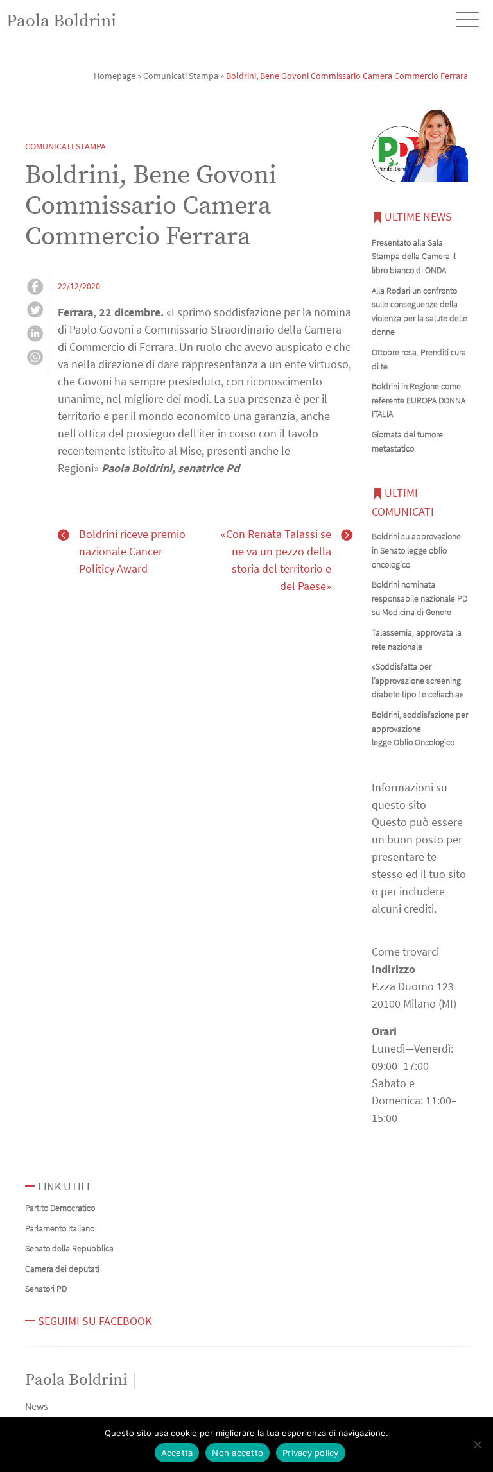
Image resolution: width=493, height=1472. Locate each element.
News (36, 1406)
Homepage (114, 75)
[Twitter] (35, 311)
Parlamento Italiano (59, 1228)
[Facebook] (35, 288)
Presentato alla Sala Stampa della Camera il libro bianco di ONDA (414, 256)
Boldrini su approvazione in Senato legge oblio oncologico (416, 550)
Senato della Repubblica (69, 1248)
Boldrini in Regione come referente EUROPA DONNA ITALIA (418, 399)
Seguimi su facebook (94, 1321)
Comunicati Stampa (180, 75)
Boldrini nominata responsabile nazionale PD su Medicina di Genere (419, 598)
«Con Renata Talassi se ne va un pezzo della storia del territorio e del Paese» (276, 560)
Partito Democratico (60, 1208)
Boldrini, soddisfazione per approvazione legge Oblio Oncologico (420, 728)
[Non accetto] (477, 1444)
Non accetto (237, 1453)
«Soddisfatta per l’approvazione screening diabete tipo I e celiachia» (417, 680)
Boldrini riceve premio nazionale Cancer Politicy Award (132, 551)
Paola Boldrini (61, 21)
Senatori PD (46, 1288)
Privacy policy (310, 1453)
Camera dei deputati (62, 1268)
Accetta (177, 1453)
